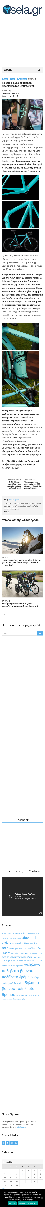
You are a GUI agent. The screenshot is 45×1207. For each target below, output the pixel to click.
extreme (17, 943)
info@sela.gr (21, 1127)
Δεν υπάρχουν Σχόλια (10, 93)
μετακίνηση (13, 965)
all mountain (6, 933)
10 (22, 1174)
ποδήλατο (32, 964)
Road (5, 79)
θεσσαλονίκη (31, 960)
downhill (29, 937)
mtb (5, 947)
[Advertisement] (22, 42)
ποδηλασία (14, 983)
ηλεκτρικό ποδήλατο (18, 960)
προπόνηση (22, 995)
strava (28, 948)
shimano (21, 948)
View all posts (14, 500)
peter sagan (13, 948)
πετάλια (20, 965)
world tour (20, 953)
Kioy (9, 91)
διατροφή (6, 960)
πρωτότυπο (33, 995)
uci (15, 953)
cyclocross (5, 938)
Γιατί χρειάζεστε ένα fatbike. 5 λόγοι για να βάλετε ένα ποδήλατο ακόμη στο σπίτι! (21, 562)
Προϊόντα (22, 79)
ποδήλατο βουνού (17, 970)
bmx (13, 933)
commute (20, 933)
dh (21, 938)
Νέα (12, 79)
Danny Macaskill (15, 938)
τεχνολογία (11, 999)
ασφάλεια (27, 956)
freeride (23, 943)
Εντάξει (12, 1203)
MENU (9, 70)
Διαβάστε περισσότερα (28, 1203)
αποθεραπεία (37, 953)
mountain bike (32, 943)
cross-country (32, 933)
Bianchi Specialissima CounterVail (23, 461)
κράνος (4, 965)
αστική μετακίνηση (12, 956)
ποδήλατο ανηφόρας (12, 464)
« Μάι (4, 1188)
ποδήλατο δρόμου (17, 976)
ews (13, 943)
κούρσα (39, 960)
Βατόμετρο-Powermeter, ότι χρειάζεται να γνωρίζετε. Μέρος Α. (20, 604)
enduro (6, 942)
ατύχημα (37, 957)
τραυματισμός (20, 999)
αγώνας (28, 953)
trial (12, 953)
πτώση (4, 999)
